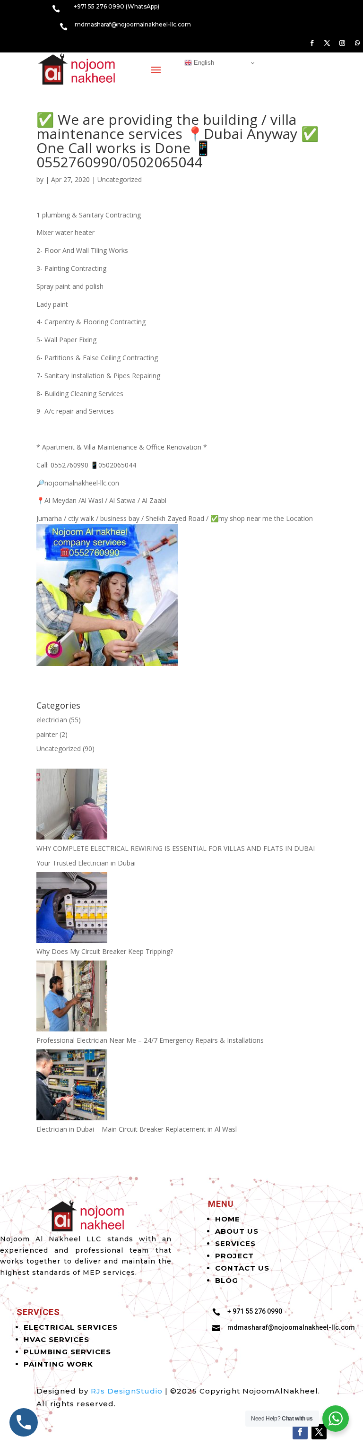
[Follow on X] (327, 43)
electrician (51, 719)
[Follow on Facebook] (312, 43)
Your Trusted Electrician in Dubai (86, 862)
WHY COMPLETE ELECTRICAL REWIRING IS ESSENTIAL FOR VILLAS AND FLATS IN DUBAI (175, 848)
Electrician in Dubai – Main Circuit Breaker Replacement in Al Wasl (136, 1129)
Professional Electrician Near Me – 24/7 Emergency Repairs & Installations (150, 1040)
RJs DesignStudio (127, 1390)
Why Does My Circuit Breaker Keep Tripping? (104, 951)
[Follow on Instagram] (342, 43)
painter (47, 734)
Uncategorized (119, 179)
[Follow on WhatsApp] (357, 43)
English (203, 62)
